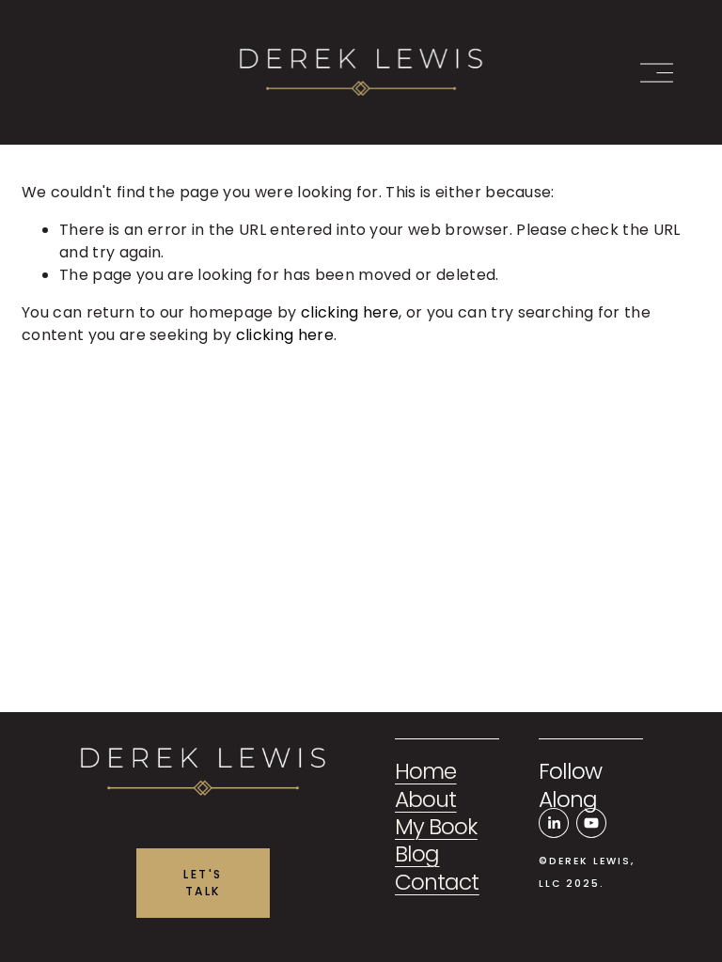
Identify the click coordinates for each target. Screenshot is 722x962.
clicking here (350, 312)
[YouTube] (591, 823)
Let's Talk (202, 882)
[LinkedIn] (554, 823)
